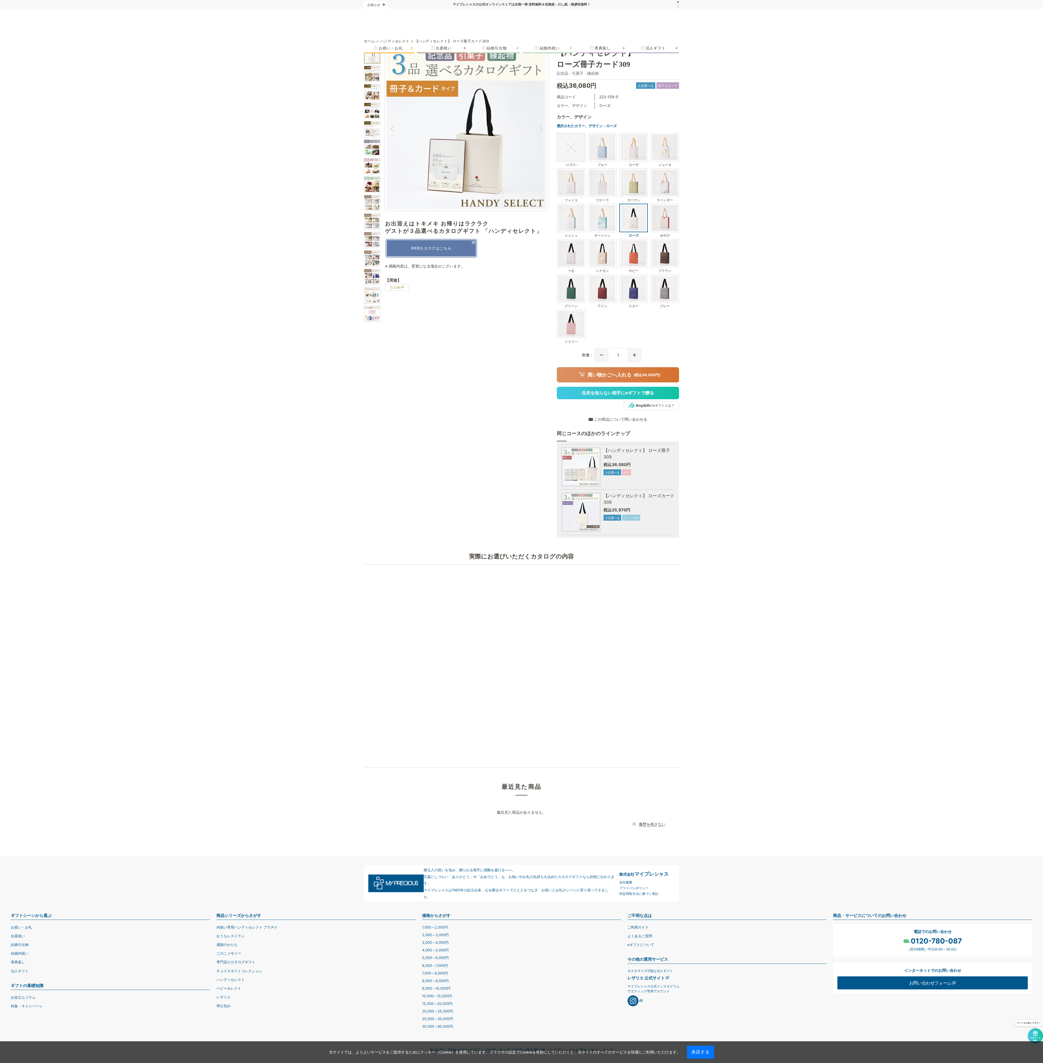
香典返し (18, 962)
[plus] (634, 355)
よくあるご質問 (639, 936)
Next (541, 128)
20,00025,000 (437, 1011)
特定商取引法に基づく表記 (638, 894)
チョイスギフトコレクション (239, 971)
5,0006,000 (435, 957)
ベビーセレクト (228, 988)
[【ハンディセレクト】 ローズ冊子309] (581, 467)
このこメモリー (228, 953)
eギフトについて (640, 944)
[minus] (601, 355)
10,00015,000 (437, 996)
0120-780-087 (936, 941)
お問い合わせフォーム (930, 983)
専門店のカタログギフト (235, 962)
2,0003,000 (435, 935)
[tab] (678, 2)
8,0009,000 (435, 981)
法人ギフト (20, 971)
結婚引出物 (20, 944)
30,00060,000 (437, 1026)
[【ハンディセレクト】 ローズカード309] (581, 512)
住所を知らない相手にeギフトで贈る (618, 392)
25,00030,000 (437, 1019)
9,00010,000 (436, 988)
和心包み (223, 1006)
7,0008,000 (435, 973)
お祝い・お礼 (21, 927)
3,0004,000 (435, 942)
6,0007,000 (435, 965)
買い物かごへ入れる (624, 375)
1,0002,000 (435, 927)
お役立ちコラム (23, 997)
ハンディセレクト (230, 979)
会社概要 (625, 882)
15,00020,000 (437, 1003)
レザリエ (223, 997)
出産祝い (18, 936)
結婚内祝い (20, 953)
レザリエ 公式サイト (646, 978)
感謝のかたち (227, 944)
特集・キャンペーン (27, 1006)
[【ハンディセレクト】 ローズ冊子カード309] (372, 55)
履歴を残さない (652, 824)
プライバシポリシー (634, 888)
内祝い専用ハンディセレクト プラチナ (247, 927)
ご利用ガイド (638, 927)
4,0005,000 (435, 950)
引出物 (395, 287)
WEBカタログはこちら (431, 248)
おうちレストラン (230, 936)
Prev (392, 128)
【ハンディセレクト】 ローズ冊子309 (637, 454)
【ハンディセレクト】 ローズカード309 (639, 499)
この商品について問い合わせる (620, 419)
